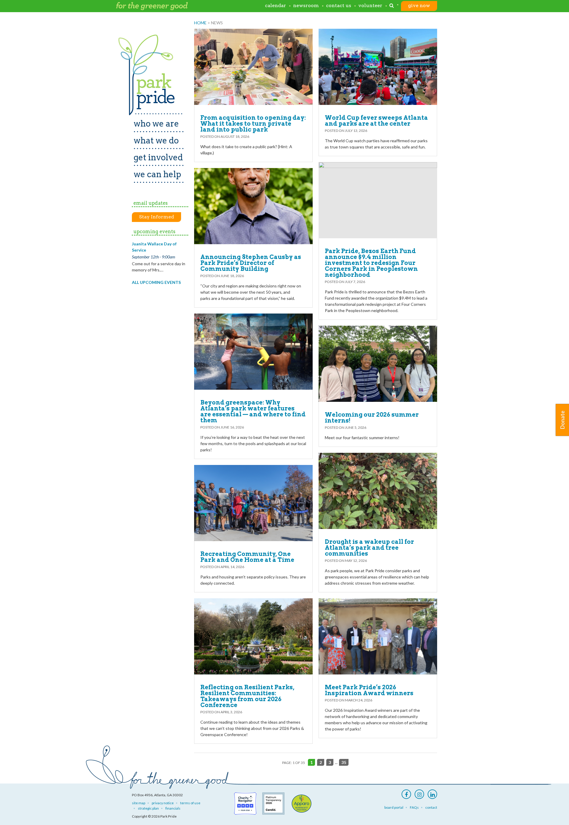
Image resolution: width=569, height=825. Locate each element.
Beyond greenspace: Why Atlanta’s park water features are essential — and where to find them (253, 411)
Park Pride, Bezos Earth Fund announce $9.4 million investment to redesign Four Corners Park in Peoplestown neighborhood (371, 262)
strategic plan (148, 808)
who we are (156, 124)
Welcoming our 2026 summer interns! (372, 417)
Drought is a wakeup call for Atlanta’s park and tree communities (369, 547)
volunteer (370, 6)
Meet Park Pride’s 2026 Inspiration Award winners (369, 690)
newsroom (306, 6)
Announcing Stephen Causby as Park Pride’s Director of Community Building (250, 262)
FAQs (414, 807)
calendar (275, 6)
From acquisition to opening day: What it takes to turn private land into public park (253, 123)
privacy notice (163, 803)
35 (343, 762)
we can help (157, 174)
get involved (158, 157)
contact (431, 807)
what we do (156, 140)
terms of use (190, 803)
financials (172, 808)
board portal (393, 807)
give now (419, 6)
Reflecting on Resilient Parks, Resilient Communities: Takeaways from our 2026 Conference (247, 696)
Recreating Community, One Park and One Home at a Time (247, 556)
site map (138, 803)
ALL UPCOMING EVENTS (156, 282)
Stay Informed (156, 217)
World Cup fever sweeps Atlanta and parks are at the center (376, 120)
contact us (338, 6)
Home (200, 22)
